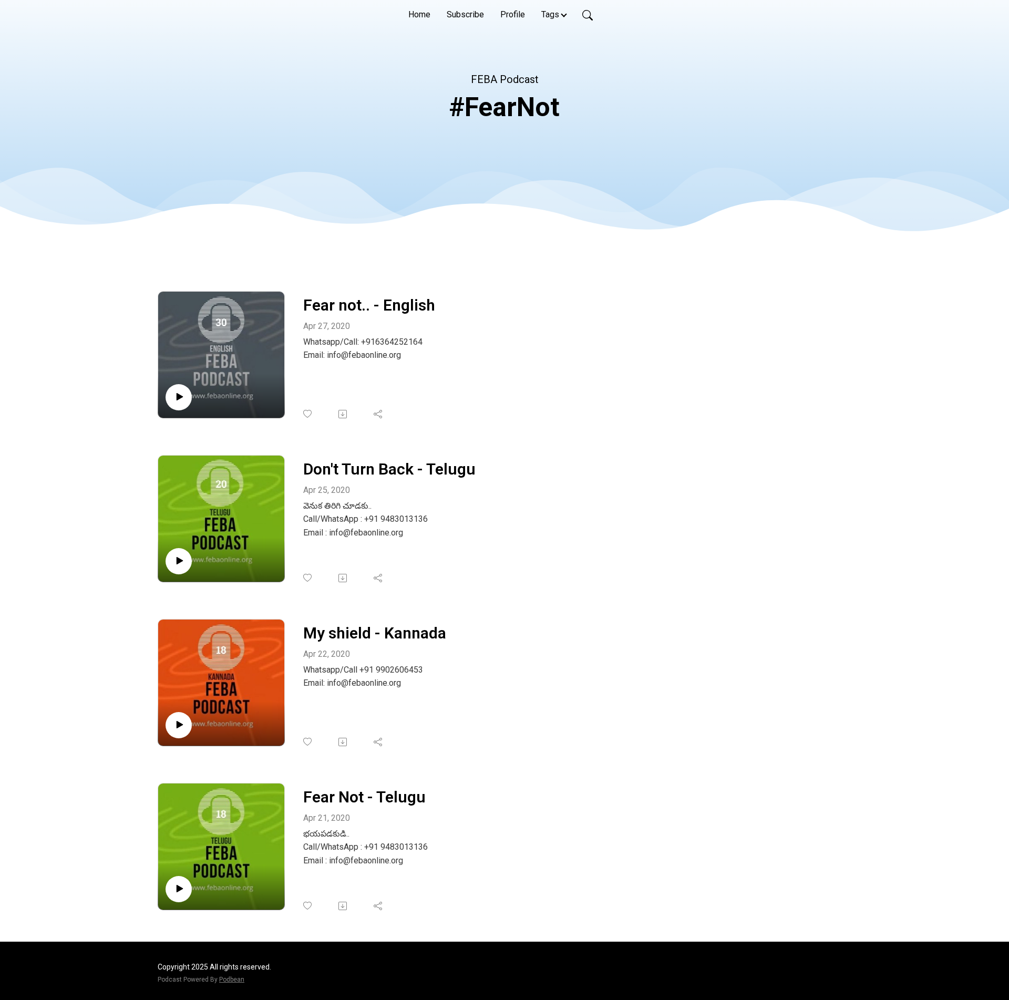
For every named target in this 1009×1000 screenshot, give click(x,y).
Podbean (231, 979)
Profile (512, 14)
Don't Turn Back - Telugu (389, 469)
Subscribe (465, 14)
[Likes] (308, 413)
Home (419, 14)
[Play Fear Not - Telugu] (179, 889)
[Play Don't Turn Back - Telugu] (179, 561)
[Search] (587, 14)
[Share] (379, 414)
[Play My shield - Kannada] (179, 725)
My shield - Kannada (374, 633)
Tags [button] (550, 14)
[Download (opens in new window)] (343, 414)
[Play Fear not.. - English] (179, 397)
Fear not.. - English (369, 305)
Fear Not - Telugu (364, 797)
